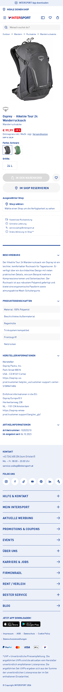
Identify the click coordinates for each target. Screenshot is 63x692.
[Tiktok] (23, 481)
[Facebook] (14, 481)
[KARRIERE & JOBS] (31, 561)
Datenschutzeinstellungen (15, 639)
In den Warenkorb (29, 177)
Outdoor (6, 34)
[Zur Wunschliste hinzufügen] (56, 178)
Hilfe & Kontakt (15, 496)
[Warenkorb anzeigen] (58, 18)
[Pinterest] (41, 481)
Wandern (18, 34)
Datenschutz (29, 633)
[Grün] (17, 150)
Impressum (8, 633)
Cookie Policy (44, 633)
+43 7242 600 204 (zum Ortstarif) (19, 456)
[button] (31, 255)
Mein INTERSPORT (16, 507)
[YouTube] (32, 481)
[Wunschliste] (50, 18)
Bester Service (15, 595)
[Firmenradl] (31, 572)
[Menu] (5, 18)
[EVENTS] (31, 539)
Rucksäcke (31, 34)
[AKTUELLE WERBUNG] (31, 518)
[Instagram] (6, 481)
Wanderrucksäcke (48, 34)
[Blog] (31, 605)
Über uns (10, 551)
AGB (19, 633)
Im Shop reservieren (34, 188)
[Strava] (58, 481)
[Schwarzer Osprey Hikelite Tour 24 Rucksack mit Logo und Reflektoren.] (31, 69)
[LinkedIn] (49, 481)
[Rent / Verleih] (31, 583)
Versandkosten (40, 134)
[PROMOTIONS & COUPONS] (31, 529)
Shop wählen (16, 204)
